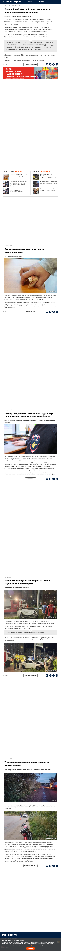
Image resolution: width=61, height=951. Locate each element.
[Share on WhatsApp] (56, 64)
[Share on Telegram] (53, 64)
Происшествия (23, 6)
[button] (3, 2)
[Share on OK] (49, 64)
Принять (30, 948)
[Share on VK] (47, 64)
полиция (19, 171)
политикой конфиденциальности (30, 945)
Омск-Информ (13, 2)
